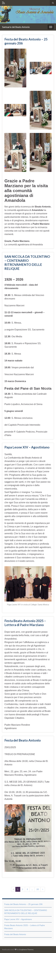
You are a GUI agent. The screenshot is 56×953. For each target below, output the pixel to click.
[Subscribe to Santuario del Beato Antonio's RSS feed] (3, 2)
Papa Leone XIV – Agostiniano (27, 447)
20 (37, 889)
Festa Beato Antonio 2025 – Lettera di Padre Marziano (25, 623)
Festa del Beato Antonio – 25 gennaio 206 (26, 41)
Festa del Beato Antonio (22, 740)
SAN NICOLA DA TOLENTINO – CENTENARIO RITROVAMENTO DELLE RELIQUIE (27, 262)
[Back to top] (49, 946)
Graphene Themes (26, 949)
